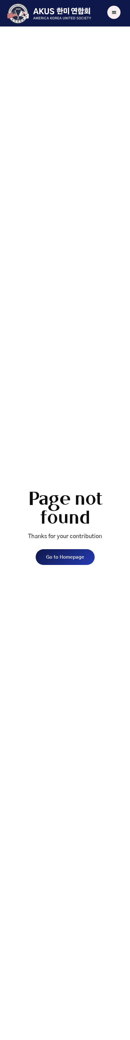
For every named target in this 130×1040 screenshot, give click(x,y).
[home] (49, 13)
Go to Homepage (65, 557)
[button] (114, 12)
